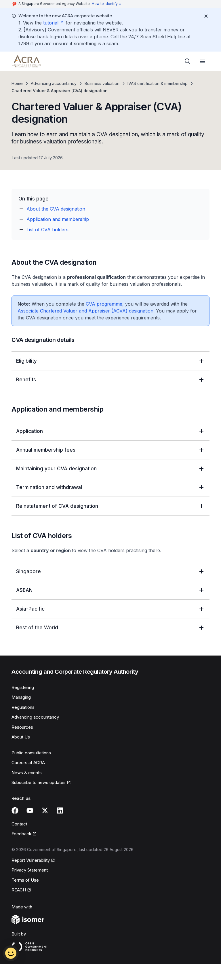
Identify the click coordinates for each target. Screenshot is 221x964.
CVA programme (104, 304)
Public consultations (31, 752)
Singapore (28, 571)
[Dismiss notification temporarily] (206, 16)
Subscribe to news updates (39, 782)
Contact (19, 824)
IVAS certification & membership (157, 83)
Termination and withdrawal (49, 487)
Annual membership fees (45, 450)
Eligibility (26, 361)
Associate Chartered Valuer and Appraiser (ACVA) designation (85, 311)
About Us (21, 737)
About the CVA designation (55, 209)
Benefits (26, 379)
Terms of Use (25, 880)
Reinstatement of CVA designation (57, 506)
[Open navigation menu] (202, 61)
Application (29, 431)
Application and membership (57, 219)
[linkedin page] (59, 810)
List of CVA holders (47, 229)
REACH (19, 890)
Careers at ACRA (28, 762)
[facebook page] (15, 810)
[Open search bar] (188, 61)
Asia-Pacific (30, 609)
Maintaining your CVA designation (56, 468)
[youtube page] (29, 810)
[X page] (44, 810)
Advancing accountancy (54, 83)
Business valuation (102, 83)
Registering (23, 687)
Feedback (21, 833)
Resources (22, 727)
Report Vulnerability (31, 860)
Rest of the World (37, 627)
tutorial (50, 23)
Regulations (23, 707)
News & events (27, 772)
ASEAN (24, 590)
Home (17, 83)
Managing (21, 697)
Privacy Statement (30, 870)
